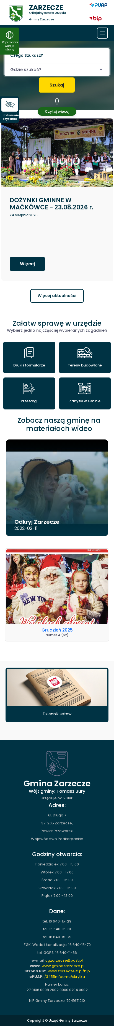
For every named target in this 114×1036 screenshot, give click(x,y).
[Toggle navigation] (102, 33)
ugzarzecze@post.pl (64, 960)
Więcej (27, 264)
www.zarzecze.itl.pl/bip (69, 971)
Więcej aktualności (57, 295)
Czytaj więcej (57, 111)
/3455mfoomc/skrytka (64, 976)
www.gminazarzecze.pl (63, 965)
